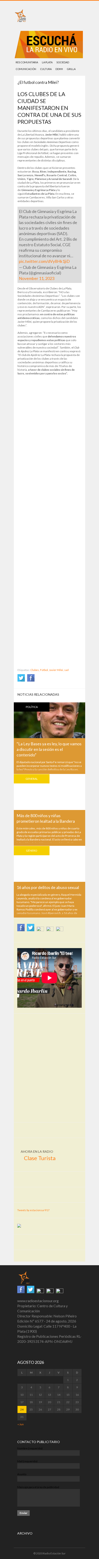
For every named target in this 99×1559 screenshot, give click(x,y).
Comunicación (26, 68)
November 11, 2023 (36, 278)
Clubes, (35, 670)
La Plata (47, 62)
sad (66, 670)
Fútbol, (44, 670)
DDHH (59, 68)
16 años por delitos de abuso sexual (48, 887)
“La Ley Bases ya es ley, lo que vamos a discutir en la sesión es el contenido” (49, 749)
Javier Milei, (56, 670)
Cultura (46, 68)
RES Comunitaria (27, 62)
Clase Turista (39, 1158)
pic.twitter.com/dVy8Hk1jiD (44, 261)
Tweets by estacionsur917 (33, 1210)
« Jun (20, 1424)
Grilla (71, 68)
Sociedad (62, 62)
